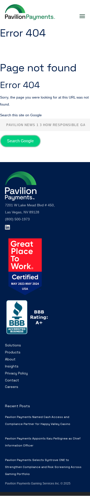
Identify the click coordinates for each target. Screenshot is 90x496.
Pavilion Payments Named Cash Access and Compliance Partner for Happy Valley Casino (37, 420)
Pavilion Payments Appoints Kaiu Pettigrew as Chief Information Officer (42, 441)
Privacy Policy (16, 373)
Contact (12, 380)
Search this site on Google (21, 115)
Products (12, 352)
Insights (11, 366)
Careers (11, 386)
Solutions (13, 345)
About (10, 359)
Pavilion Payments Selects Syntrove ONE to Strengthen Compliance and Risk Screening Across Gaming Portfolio (43, 467)
